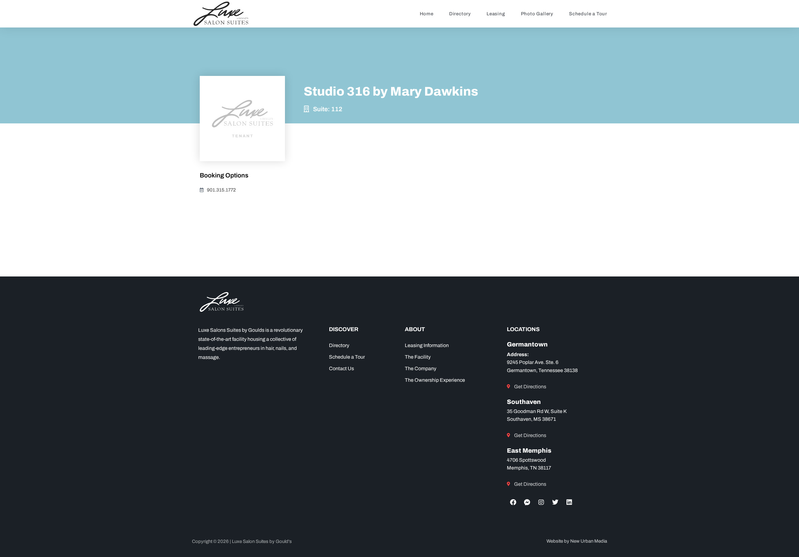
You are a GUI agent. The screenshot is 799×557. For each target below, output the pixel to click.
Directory (460, 13)
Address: (518, 354)
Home (427, 13)
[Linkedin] (569, 502)
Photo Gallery (537, 13)
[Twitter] (555, 502)
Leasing (496, 13)
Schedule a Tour (588, 13)
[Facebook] (513, 502)
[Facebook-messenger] (527, 502)
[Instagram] (541, 502)
